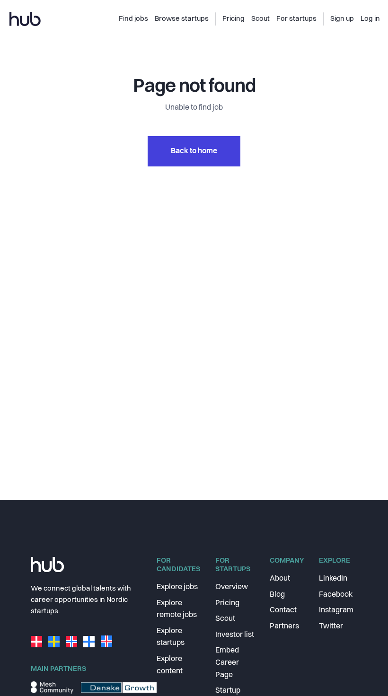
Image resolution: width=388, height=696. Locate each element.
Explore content (170, 665)
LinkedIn (333, 579)
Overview (231, 587)
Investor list (234, 635)
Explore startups (171, 637)
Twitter (331, 626)
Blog (277, 595)
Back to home (194, 151)
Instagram (336, 610)
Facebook (336, 595)
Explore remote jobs (177, 609)
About (280, 579)
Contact (283, 610)
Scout (225, 619)
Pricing (227, 603)
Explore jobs (177, 587)
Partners (284, 626)
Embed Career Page (227, 663)
